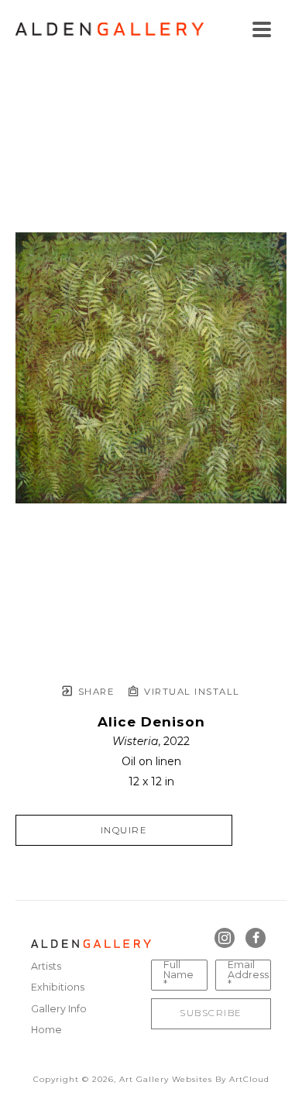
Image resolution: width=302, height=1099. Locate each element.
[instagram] (224, 938)
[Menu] (261, 29)
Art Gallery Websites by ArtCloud (194, 1079)
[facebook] (255, 938)
